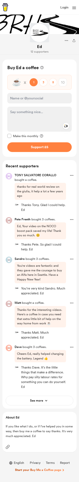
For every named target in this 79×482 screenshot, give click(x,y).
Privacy (35, 463)
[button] (74, 7)
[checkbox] (22, 135)
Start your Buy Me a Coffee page (38, 470)
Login (64, 7)
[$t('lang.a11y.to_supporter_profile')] (17, 204)
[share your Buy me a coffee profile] (74, 40)
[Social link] (8, 447)
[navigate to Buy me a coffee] (5, 7)
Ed (39, 46)
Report (65, 463)
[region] (39, 108)
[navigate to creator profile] (39, 33)
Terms (50, 463)
